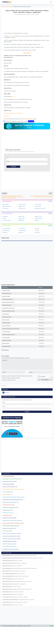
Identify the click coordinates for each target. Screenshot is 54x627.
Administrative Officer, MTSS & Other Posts (32, 557)
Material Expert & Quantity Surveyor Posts (21, 589)
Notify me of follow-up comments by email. (11, 378)
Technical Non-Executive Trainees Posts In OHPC (19, 121)
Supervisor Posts (17, 604)
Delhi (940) (37, 228)
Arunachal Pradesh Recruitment (8, 334)
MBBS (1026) (21, 220)
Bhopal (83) (21, 232)
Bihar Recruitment (5, 319)
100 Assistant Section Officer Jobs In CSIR (9, 486)
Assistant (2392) (38, 204)
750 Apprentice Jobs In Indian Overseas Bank (10, 549)
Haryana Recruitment (6, 325)
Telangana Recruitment (6, 293)
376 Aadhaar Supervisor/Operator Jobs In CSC (10, 502)
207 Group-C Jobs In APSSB (7, 530)
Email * (8, 161)
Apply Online (6, 116)
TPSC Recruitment (8, 6)
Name (8, 157)
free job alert (11, 36)
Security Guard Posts (17, 591)
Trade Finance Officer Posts (18, 570)
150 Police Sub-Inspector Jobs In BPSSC (9, 543)
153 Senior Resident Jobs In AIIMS (8, 504)
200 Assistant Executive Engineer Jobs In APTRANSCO (12, 533)
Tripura (29, 14)
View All (50, 201)
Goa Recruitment (5, 314)
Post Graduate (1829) (6, 220)
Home (2, 6)
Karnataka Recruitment (6, 305)
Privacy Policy (20, 625)
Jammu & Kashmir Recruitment (8, 308)
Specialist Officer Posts (20, 563)
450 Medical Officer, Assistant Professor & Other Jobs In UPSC (13, 489)
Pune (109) (37, 230)
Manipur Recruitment (6, 346)
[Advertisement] (27, 23)
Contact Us (25, 625)
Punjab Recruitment (6, 290)
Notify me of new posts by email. (9, 380)
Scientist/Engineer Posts (18, 583)
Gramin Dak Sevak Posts (21, 576)
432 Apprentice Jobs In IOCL (7, 494)
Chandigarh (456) (22, 230)
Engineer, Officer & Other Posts (19, 596)
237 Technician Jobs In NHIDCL (7, 512)
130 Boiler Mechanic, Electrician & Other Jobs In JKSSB (12, 520)
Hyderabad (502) (5, 230)
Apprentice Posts (17, 578)
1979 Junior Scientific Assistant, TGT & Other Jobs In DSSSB (12, 523)
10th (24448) (4, 216)
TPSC (32, 14)
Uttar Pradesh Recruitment (7, 299)
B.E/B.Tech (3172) (38, 216)
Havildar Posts (16, 586)
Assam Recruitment (6, 337)
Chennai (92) (4, 232)
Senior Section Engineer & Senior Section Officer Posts (24, 568)
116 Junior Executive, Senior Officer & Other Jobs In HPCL (12, 499)
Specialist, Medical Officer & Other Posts (21, 581)
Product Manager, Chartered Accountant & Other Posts (24, 555)
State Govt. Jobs (24, 14)
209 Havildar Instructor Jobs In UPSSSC (9, 517)
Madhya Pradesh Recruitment (8, 302)
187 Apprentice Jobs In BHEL (7, 510)
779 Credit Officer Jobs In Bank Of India (9, 546)
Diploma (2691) (22, 218)
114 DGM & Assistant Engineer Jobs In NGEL (10, 507)
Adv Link (13, 96)
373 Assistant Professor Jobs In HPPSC (9, 541)
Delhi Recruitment (5, 343)
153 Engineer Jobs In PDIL (7, 515)
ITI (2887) (4, 218)
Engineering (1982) (38, 218)
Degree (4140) (21, 216)
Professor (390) (5, 208)
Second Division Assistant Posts (25, 599)
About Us (29, 625)
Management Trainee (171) (40, 208)
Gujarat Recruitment (6, 296)
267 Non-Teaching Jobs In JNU (7, 491)
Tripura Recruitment (6, 331)
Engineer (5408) (5, 204)
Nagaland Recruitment (6, 340)
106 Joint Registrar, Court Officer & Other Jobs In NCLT (12, 478)
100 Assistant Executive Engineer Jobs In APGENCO (11, 538)
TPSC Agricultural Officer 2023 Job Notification (13, 113)
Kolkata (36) (37, 232)
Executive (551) (38, 206)
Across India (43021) (6, 228)
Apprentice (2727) (22, 204)
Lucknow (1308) (22, 228)
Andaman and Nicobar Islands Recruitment (10, 328)
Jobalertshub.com (14, 625)
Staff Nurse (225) (22, 208)
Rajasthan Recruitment (6, 316)
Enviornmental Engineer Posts (19, 602)
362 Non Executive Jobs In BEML (8, 484)
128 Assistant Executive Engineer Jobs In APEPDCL (11, 536)
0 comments (36, 14)
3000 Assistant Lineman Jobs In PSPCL (9, 528)
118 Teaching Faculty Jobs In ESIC (8, 476)
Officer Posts (20, 573)
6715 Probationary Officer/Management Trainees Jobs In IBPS (13, 497)
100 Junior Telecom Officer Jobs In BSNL (9, 481)
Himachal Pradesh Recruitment (8, 311)
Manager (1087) (22, 206)
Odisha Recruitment (6, 322)
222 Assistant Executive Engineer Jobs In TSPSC (10, 525)
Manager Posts (17, 560)
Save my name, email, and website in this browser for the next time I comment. (17, 376)
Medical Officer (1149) (6, 206)
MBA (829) (37, 220)
